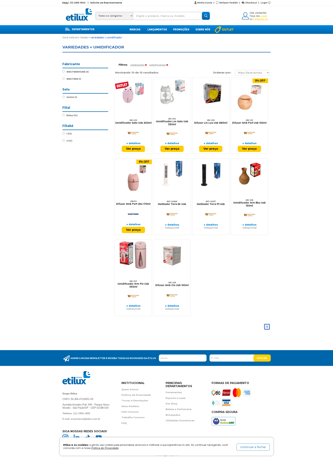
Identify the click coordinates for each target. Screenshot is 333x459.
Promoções (181, 29)
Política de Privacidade (136, 395)
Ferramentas (174, 392)
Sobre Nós (202, 29)
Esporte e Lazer (176, 398)
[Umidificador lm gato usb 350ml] (171, 92)
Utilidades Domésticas (180, 420)
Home (84, 37)
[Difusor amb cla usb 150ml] (171, 255)
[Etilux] (79, 14)
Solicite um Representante (106, 3)
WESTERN (73, 79)
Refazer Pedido (229, 2)
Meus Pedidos (130, 406)
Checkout (252, 2)
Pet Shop (171, 403)
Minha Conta (205, 2)
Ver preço (133, 148)
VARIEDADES (137, 65)
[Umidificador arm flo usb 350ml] (133, 255)
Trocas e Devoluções (134, 400)
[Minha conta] (246, 15)
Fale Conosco (130, 412)
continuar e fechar (253, 447)
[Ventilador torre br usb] (171, 174)
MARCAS (135, 29)
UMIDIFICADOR (157, 65)
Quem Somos (130, 389)
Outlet (228, 29)
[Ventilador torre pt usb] (210, 174)
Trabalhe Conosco (133, 417)
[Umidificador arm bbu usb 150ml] (249, 174)
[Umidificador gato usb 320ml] (133, 92)
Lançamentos (157, 29)
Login (264, 2)
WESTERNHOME (77, 72)
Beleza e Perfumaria (178, 409)
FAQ (65, 2)
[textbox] (170, 16)
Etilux (72, 115)
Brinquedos (173, 415)
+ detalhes (133, 143)
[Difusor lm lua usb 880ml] (210, 92)
